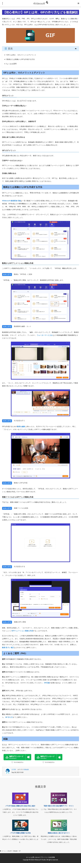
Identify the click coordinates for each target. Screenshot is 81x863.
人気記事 (9, 851)
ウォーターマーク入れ (45, 335)
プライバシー (44, 857)
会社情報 (52, 857)
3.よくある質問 (11, 64)
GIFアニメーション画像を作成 (22, 631)
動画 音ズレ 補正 (8, 647)
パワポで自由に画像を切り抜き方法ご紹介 (20, 806)
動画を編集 (21, 426)
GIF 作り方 (9, 717)
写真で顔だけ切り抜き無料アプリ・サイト (59, 806)
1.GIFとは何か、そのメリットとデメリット (21, 55)
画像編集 (26, 769)
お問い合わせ (35, 857)
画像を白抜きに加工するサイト (59, 833)
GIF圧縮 (46, 683)
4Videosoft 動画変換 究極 (11, 201)
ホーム (4, 851)
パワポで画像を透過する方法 (20, 833)
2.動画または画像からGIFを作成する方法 (20, 59)
